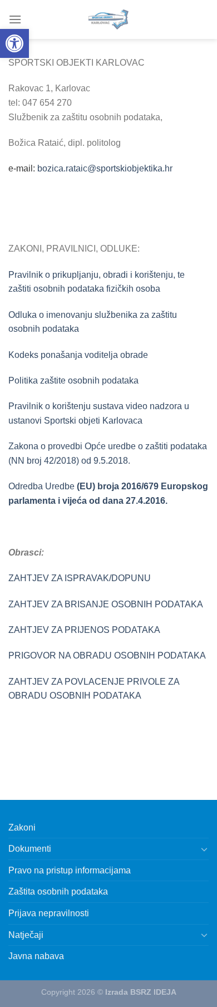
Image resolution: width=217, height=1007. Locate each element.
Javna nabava (36, 956)
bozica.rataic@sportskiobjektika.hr (104, 168)
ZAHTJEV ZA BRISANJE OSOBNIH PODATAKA (105, 604)
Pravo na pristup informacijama (69, 870)
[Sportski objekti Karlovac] (108, 19)
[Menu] (15, 19)
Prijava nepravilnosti (48, 913)
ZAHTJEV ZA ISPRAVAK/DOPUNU (79, 578)
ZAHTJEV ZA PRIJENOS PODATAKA (84, 630)
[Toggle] (204, 849)
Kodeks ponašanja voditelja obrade (78, 355)
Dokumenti (29, 848)
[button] (14, 43)
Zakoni (22, 827)
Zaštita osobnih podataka (58, 891)
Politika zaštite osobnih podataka (73, 380)
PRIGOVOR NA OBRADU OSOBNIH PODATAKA (107, 655)
